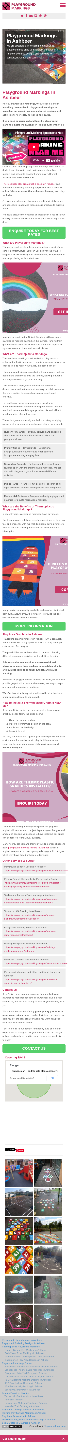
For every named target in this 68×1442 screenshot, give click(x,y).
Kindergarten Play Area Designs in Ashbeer (26, 1360)
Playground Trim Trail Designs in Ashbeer (26, 1373)
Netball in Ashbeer (13, 1399)
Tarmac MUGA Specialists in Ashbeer (23, 1396)
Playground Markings (55, 1426)
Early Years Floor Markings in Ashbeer (24, 1353)
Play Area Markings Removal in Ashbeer (23, 1409)
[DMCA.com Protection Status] (12, 1426)
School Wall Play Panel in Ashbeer (22, 1389)
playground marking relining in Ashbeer (28, 847)
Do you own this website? (22, 1078)
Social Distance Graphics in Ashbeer (21, 1422)
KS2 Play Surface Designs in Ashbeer (23, 1383)
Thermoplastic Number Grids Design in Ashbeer (29, 1376)
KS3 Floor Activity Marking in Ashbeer (23, 1386)
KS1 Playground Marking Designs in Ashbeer (27, 1379)
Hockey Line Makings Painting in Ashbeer (26, 1403)
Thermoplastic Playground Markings (21, 1346)
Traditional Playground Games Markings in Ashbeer (29, 1419)
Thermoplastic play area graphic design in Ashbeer (28, 184)
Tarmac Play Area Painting (15, 1393)
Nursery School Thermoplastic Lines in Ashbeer (29, 1356)
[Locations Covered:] (4, 5)
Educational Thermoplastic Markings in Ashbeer (29, 1369)
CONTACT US (34, 1048)
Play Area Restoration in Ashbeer (19, 1416)
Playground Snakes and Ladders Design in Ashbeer (31, 1366)
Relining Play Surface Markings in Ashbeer (24, 1413)
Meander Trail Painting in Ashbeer (22, 1406)
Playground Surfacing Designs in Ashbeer (23, 1343)
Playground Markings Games (17, 1363)
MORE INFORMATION (34, 626)
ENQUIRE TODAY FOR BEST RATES (34, 232)
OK (52, 1078)
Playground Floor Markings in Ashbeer (22, 1340)
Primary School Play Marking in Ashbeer (25, 1350)
